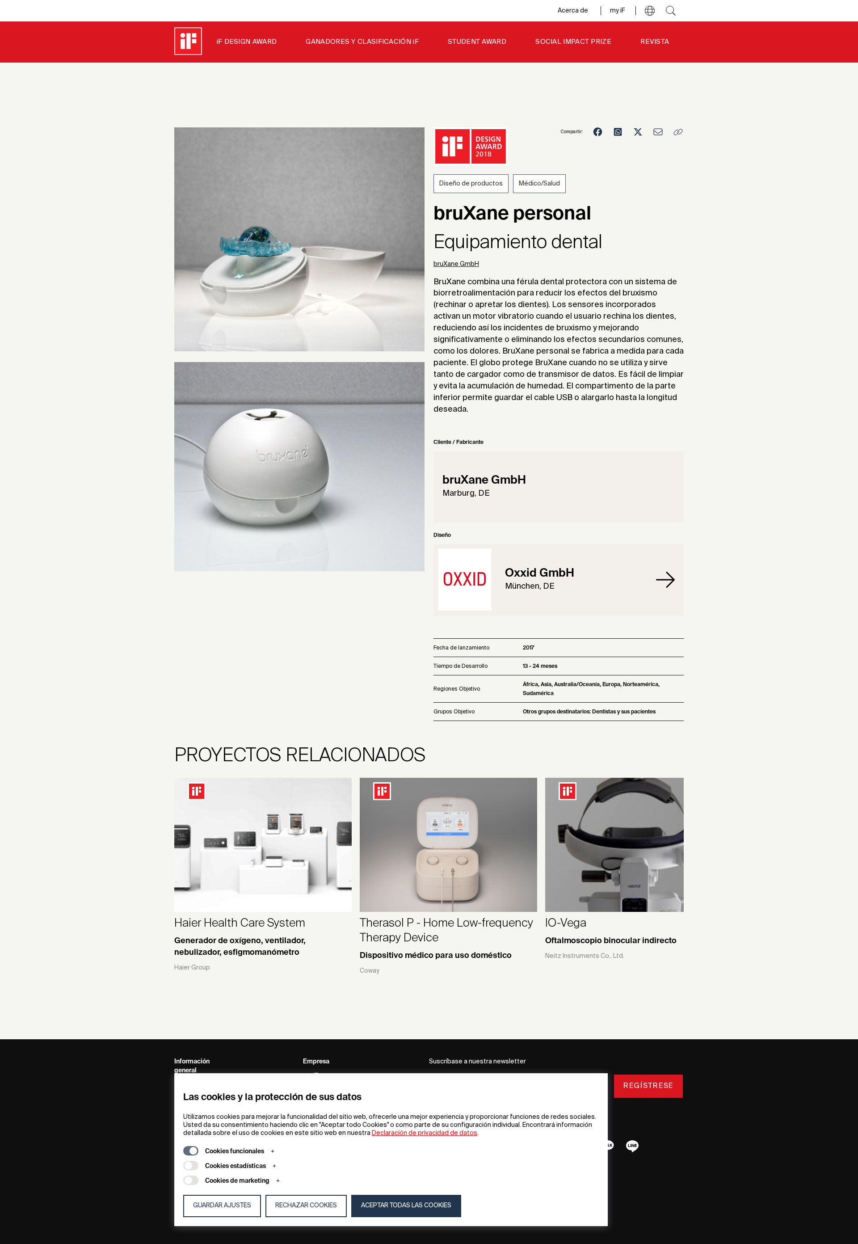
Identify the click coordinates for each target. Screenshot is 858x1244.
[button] (649, 10)
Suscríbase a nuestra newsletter (477, 1061)
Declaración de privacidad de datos (424, 1133)
